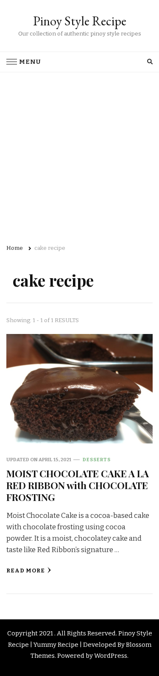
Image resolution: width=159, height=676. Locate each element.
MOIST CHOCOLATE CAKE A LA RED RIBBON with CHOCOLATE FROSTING (77, 485)
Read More (25, 570)
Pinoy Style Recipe (79, 21)
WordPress (110, 656)
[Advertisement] (79, 156)
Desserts (97, 460)
